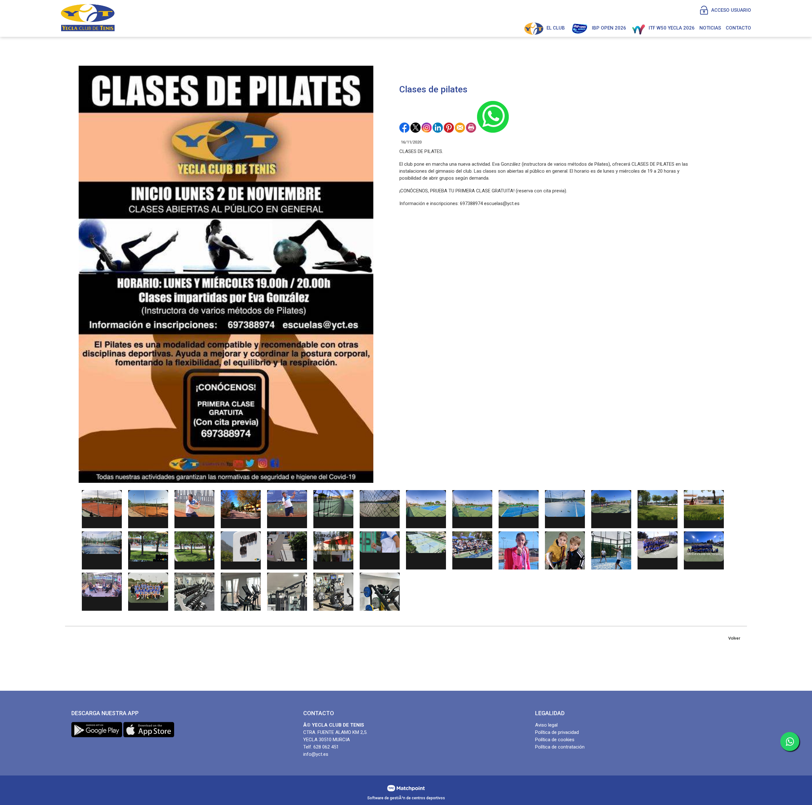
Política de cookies (554, 739)
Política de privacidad (557, 732)
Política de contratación (560, 747)
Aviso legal (546, 725)
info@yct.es (315, 754)
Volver (734, 638)
